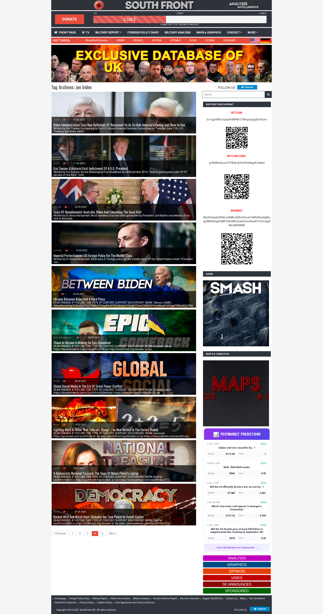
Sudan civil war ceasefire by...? (237, 447)
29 (65, 294)
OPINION (237, 571)
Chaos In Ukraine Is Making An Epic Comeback (82, 342)
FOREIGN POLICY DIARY (143, 32)
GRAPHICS (237, 565)
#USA (192, 40)
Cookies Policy (104, 602)
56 (67, 511)
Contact (233, 32)
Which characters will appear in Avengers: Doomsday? (237, 508)
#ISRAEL (138, 40)
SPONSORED (237, 591)
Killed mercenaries (120, 598)
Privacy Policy (86, 602)
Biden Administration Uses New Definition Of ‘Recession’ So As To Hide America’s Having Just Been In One (119, 124)
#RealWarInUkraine (96, 40)
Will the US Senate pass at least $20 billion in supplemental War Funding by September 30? (236, 531)
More (252, 32)
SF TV (85, 32)
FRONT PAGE (67, 32)
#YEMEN (175, 40)
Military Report (107, 32)
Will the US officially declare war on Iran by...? (237, 486)
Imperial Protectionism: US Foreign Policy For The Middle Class (92, 255)
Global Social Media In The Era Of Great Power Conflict (88, 386)
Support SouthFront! (212, 598)
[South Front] (161, 4)
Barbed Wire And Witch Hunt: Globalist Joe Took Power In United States (98, 516)
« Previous (60, 533)
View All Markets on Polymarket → (237, 547)
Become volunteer (189, 598)
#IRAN (120, 40)
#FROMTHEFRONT (63, 337)
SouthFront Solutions (65, 602)
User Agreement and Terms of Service (135, 602)
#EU (55, 294)
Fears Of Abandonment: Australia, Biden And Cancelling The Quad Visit (97, 212)
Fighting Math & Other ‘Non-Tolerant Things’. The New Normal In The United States (105, 429)
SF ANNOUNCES (236, 584)
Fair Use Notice (257, 598)
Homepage (60, 598)
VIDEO (237, 578)
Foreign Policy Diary (79, 598)
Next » (112, 533)
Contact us (231, 598)
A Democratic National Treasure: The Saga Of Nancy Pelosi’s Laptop (95, 473)
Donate (69, 19)
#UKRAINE (229, 40)
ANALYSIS (237, 558)
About (243, 598)
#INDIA (57, 207)
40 (67, 424)
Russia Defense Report (165, 598)
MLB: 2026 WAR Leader (237, 467)
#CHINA (210, 40)
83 (80, 337)
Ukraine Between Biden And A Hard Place (79, 299)
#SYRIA (157, 40)
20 (67, 381)
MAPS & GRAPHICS (208, 32)
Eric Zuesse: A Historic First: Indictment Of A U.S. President (91, 168)
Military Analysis (177, 32)
